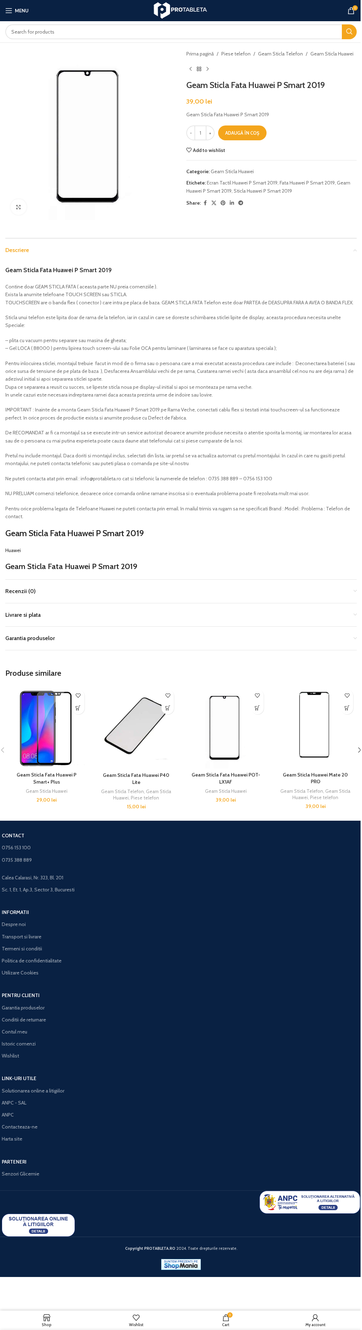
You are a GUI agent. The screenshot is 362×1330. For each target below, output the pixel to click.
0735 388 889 (17, 860)
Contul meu (14, 1032)
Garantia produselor (23, 1007)
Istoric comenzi (19, 1044)
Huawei (13, 550)
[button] (78, 708)
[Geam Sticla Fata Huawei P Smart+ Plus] (46, 727)
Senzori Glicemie (20, 1174)
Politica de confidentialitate (32, 960)
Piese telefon (236, 54)
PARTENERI (14, 1162)
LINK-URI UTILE (19, 1078)
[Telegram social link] (240, 203)
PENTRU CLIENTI (21, 995)
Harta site (12, 1139)
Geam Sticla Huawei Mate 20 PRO (315, 778)
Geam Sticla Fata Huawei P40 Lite (136, 778)
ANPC (8, 1115)
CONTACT (13, 835)
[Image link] (309, 1202)
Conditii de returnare (24, 1019)
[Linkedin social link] (232, 203)
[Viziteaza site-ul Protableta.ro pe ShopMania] (181, 1264)
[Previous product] (190, 69)
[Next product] (207, 69)
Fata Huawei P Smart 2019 (307, 183)
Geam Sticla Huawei (332, 54)
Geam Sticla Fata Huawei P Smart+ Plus (46, 778)
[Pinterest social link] (223, 203)
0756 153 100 (16, 847)
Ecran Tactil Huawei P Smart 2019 (242, 183)
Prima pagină (200, 54)
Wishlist (10, 1056)
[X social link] (213, 203)
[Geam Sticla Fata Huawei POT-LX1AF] (226, 727)
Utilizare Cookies (20, 972)
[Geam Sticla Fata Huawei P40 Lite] (136, 727)
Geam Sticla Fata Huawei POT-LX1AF (226, 778)
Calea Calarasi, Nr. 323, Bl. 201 (32, 877)
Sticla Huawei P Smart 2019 (263, 191)
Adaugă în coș (242, 133)
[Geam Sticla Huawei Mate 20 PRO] (315, 727)
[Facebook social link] (205, 203)
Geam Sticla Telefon (280, 54)
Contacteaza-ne (19, 1127)
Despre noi (14, 924)
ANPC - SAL (14, 1103)
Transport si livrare (21, 936)
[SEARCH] (349, 31)
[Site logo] (181, 10)
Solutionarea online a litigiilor (33, 1091)
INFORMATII (15, 912)
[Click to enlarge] (19, 207)
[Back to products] (199, 69)
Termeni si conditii (22, 948)
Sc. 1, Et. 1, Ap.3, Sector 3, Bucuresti (38, 889)
